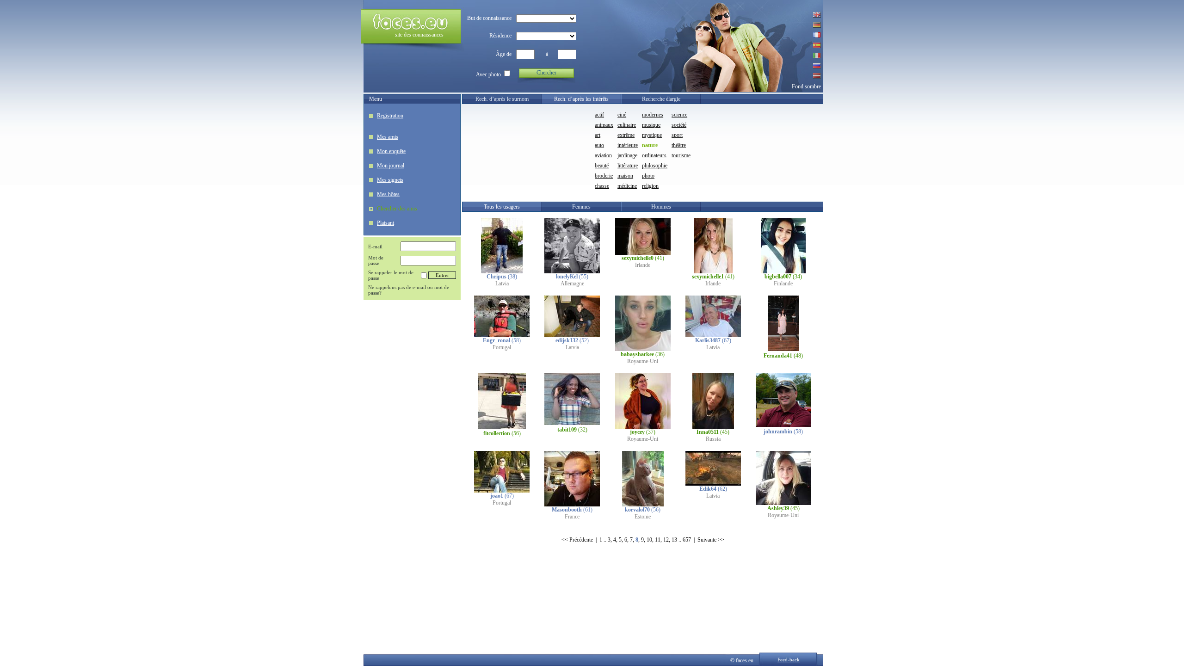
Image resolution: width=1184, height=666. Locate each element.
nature (650, 145)
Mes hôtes (388, 194)
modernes (652, 114)
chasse (602, 186)
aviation (603, 155)
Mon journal (390, 165)
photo (648, 176)
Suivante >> (710, 539)
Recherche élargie (661, 99)
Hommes (661, 207)
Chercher (546, 72)
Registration (390, 115)
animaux (604, 125)
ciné (621, 114)
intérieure (627, 145)
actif (599, 114)
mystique (652, 135)
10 (649, 539)
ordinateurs (654, 155)
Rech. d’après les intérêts (581, 99)
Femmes (581, 207)
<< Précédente (577, 539)
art (597, 135)
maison (625, 176)
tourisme (681, 155)
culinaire (626, 125)
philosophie (654, 165)
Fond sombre (806, 86)
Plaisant (385, 223)
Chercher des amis (397, 208)
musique (651, 125)
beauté (602, 165)
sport (677, 135)
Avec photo (488, 74)
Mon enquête (391, 151)
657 (687, 539)
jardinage (627, 155)
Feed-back (788, 659)
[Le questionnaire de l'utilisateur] (502, 271)
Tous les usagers (502, 207)
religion (650, 186)
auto (599, 145)
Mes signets (390, 180)
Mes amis (387, 137)
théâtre (679, 145)
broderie (604, 176)
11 (657, 539)
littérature (627, 165)
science (679, 114)
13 (674, 539)
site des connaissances (419, 34)
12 (666, 539)
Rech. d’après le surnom (502, 99)
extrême (626, 135)
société (679, 125)
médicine (627, 186)
